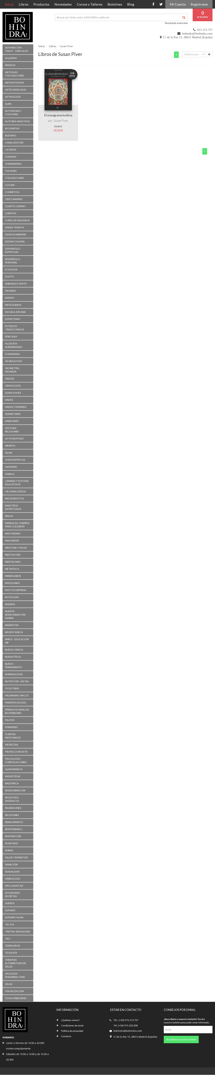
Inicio (10, 4)
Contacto (66, 1036)
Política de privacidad (72, 1030)
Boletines (115, 4)
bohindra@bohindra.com (197, 33)
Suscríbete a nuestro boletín (181, 1039)
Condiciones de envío (72, 1025)
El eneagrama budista (58, 115)
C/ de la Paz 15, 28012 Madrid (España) (187, 37)
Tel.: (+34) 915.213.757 (126, 1020)
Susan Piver (61, 120)
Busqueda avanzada (176, 22)
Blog (130, 4)
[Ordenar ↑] (209, 54)
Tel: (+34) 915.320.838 (126, 1025)
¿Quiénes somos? (70, 1020)
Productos (41, 4)
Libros (23, 4)
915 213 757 (204, 29)
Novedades (63, 4)
